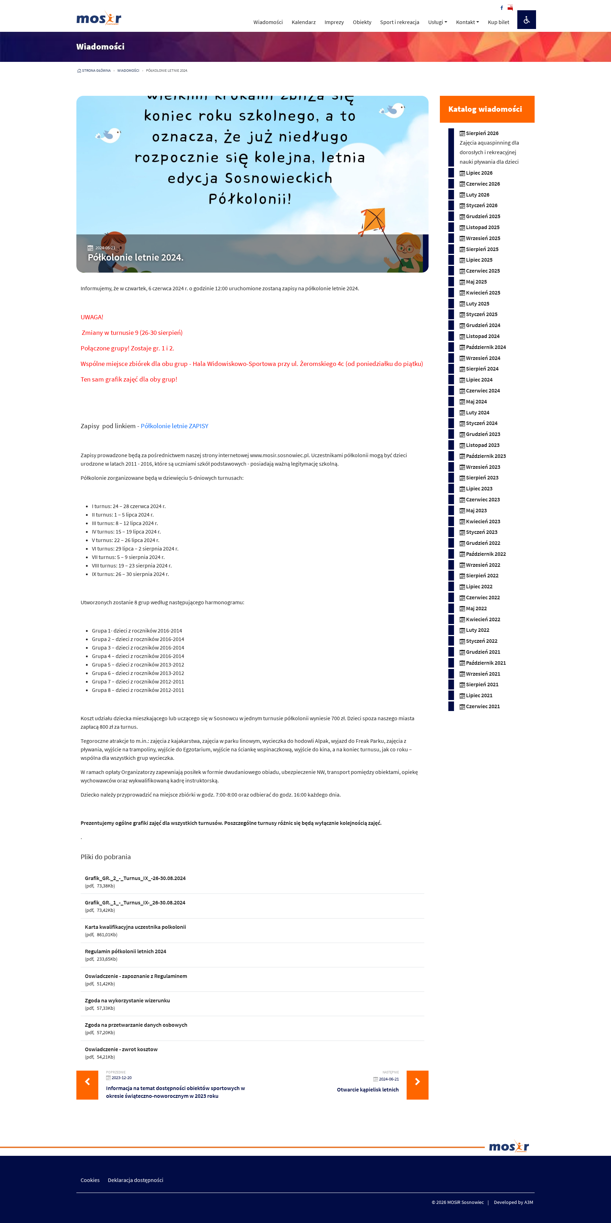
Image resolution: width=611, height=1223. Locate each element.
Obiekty (362, 21)
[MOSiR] (99, 17)
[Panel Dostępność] (526, 19)
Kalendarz (304, 21)
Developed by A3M (513, 1202)
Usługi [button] (435, 21)
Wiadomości (268, 21)
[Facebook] (501, 7)
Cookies (90, 1179)
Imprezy (334, 21)
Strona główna (96, 70)
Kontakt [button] (465, 21)
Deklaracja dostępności (135, 1179)
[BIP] (510, 7)
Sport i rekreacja (399, 21)
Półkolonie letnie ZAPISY (174, 426)
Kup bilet (498, 21)
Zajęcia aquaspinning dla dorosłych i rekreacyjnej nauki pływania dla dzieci (489, 152)
